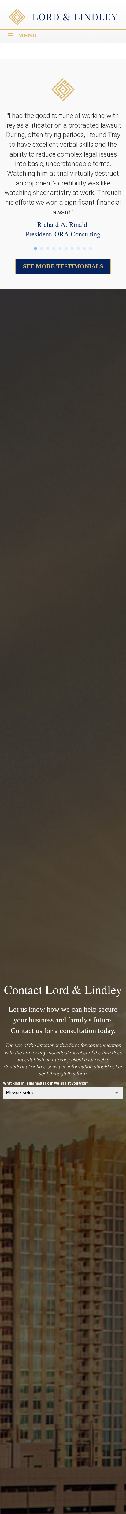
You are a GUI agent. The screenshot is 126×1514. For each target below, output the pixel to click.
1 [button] (35, 248)
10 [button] (90, 248)
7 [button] (72, 248)
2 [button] (41, 248)
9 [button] (84, 248)
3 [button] (47, 248)
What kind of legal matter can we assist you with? (45, 1083)
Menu (27, 35)
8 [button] (78, 248)
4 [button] (53, 248)
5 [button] (59, 248)
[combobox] (63, 1093)
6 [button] (66, 248)
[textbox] (57, 1093)
